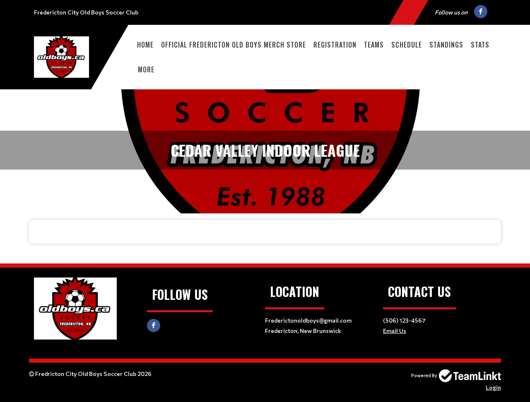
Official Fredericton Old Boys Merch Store (233, 45)
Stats (480, 45)
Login (493, 387)
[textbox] (265, 232)
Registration (335, 45)
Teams (374, 45)
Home (145, 45)
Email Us (394, 330)
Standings (446, 45)
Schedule (406, 45)
